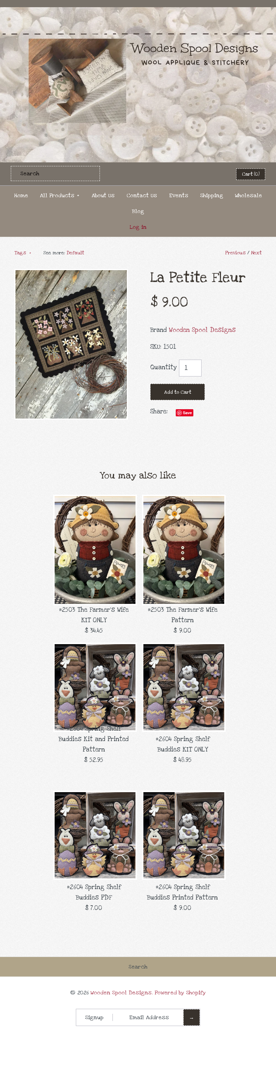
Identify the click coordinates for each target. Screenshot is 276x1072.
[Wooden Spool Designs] (138, 12)
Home (21, 195)
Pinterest (198, 174)
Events (178, 195)
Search (138, 966)
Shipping (211, 195)
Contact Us (141, 195)
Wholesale (248, 195)
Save (187, 412)
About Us (103, 195)
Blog (138, 211)
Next (256, 253)
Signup (94, 1017)
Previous (235, 253)
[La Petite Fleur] (71, 274)
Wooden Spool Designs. (122, 992)
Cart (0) (250, 174)
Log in (138, 227)
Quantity (163, 367)
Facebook (180, 174)
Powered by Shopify (180, 992)
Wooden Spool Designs (202, 330)
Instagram (216, 174)
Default (75, 253)
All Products (59, 195)
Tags (22, 253)
